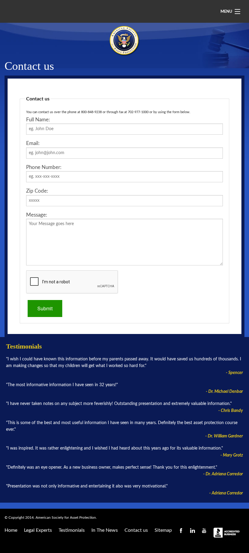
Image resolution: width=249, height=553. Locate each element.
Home (11, 530)
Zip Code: (37, 191)
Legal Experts (38, 530)
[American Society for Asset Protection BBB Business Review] (227, 534)
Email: (32, 143)
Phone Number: (43, 167)
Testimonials (72, 530)
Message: (36, 214)
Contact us (136, 530)
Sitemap (163, 530)
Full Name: (38, 119)
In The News (104, 530)
